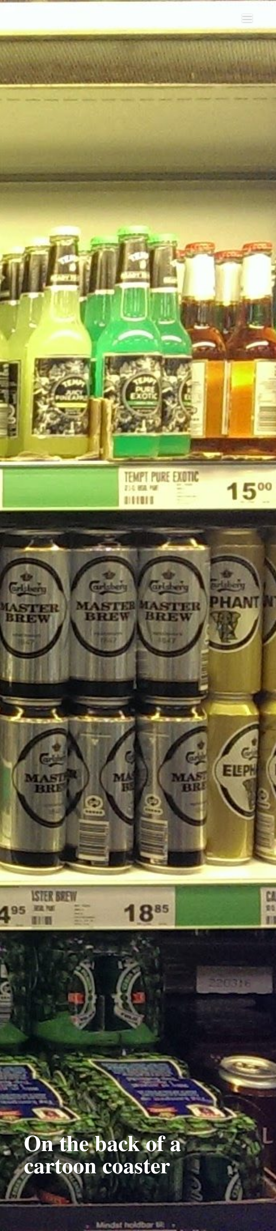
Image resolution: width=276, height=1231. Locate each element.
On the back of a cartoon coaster (102, 1153)
